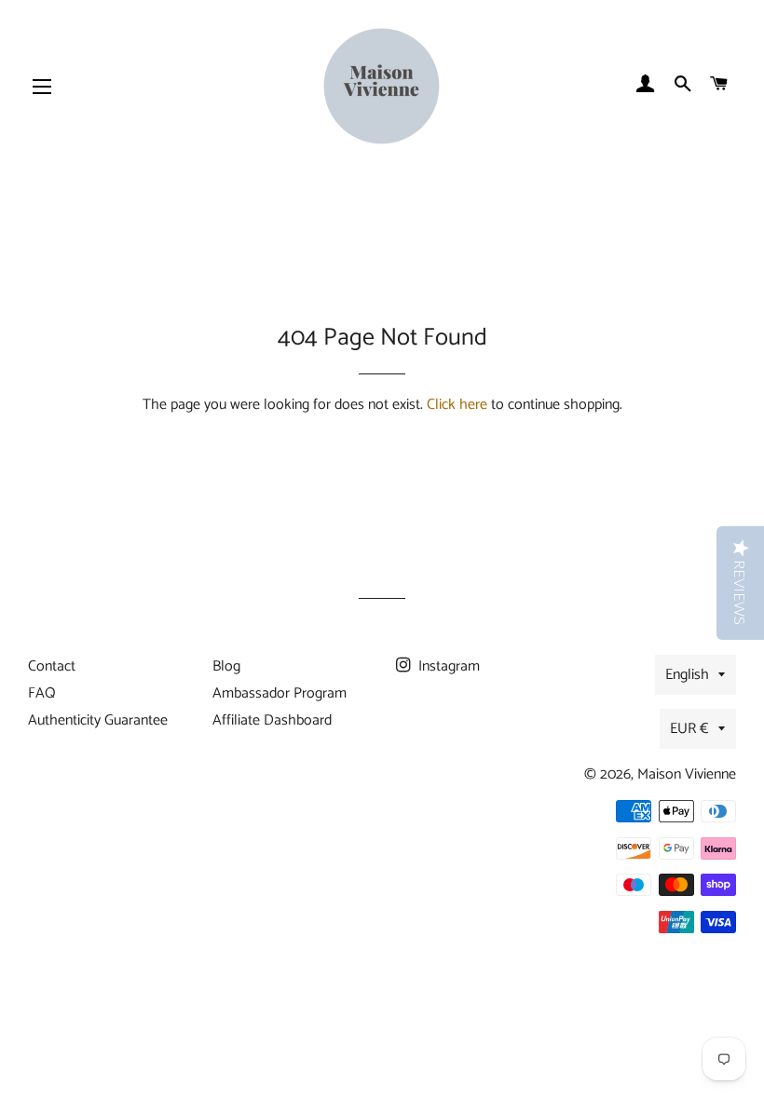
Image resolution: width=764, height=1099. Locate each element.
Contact (51, 666)
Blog (226, 666)
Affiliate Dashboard (272, 720)
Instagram (447, 666)
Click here (457, 404)
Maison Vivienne (686, 774)
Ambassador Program (279, 693)
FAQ (42, 693)
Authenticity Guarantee (98, 720)
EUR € (689, 728)
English (687, 674)
